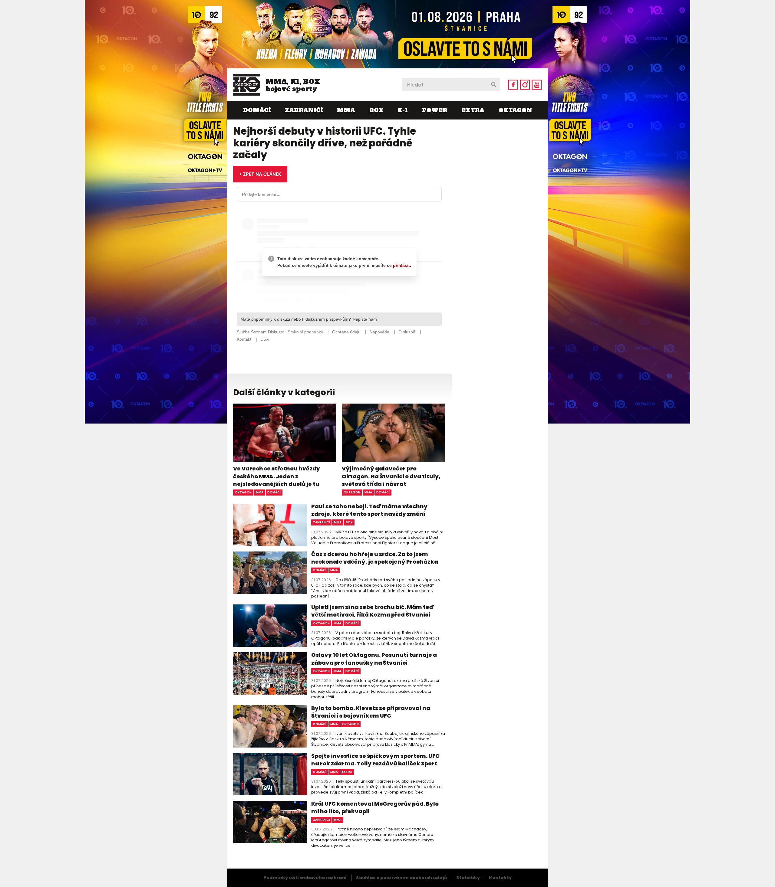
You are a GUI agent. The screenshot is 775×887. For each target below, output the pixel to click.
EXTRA (472, 110)
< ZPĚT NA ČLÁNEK (260, 174)
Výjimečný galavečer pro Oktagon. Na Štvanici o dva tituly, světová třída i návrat (391, 476)
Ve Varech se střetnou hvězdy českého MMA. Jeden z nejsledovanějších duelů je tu (276, 476)
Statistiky (468, 878)
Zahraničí (304, 110)
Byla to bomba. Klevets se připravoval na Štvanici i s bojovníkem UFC (370, 711)
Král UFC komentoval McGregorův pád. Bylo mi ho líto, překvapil (375, 807)
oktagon (243, 492)
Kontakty (500, 878)
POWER (434, 110)
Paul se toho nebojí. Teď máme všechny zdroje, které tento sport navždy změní (369, 510)
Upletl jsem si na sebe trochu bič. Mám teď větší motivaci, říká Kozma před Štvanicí (372, 610)
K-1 (402, 110)
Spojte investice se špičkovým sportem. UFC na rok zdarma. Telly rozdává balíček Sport (375, 759)
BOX (376, 110)
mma (259, 492)
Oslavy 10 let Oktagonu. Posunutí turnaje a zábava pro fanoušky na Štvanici (374, 658)
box (349, 522)
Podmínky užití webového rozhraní (305, 878)
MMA (346, 110)
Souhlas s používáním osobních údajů (401, 878)
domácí (274, 492)
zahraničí (321, 522)
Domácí (257, 110)
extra (347, 772)
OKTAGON (515, 110)
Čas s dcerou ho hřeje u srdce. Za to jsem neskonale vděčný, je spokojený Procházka (374, 557)
